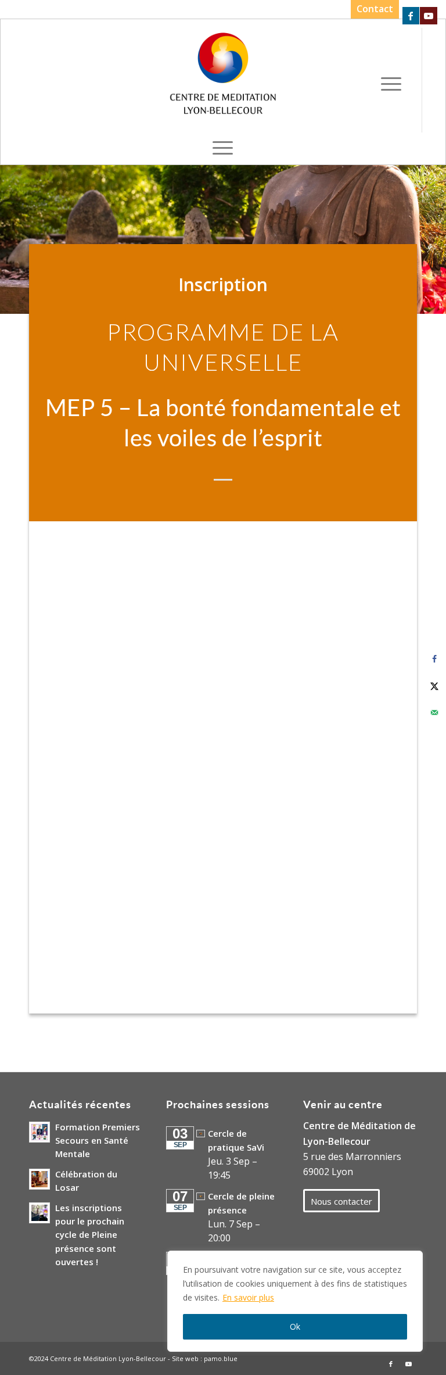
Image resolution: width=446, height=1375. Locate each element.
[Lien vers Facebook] (410, 15)
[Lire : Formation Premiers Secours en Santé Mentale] (39, 1132)
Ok (295, 1326)
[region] (295, 1301)
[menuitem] (372, 9)
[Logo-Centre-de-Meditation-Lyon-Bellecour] (223, 77)
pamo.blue (221, 1358)
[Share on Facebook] (434, 659)
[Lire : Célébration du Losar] (39, 1179)
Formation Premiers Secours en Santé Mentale (97, 1140)
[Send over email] (434, 712)
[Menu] (391, 83)
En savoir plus (248, 1297)
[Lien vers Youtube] (428, 15)
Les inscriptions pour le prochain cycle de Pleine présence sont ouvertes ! (89, 1234)
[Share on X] (434, 685)
